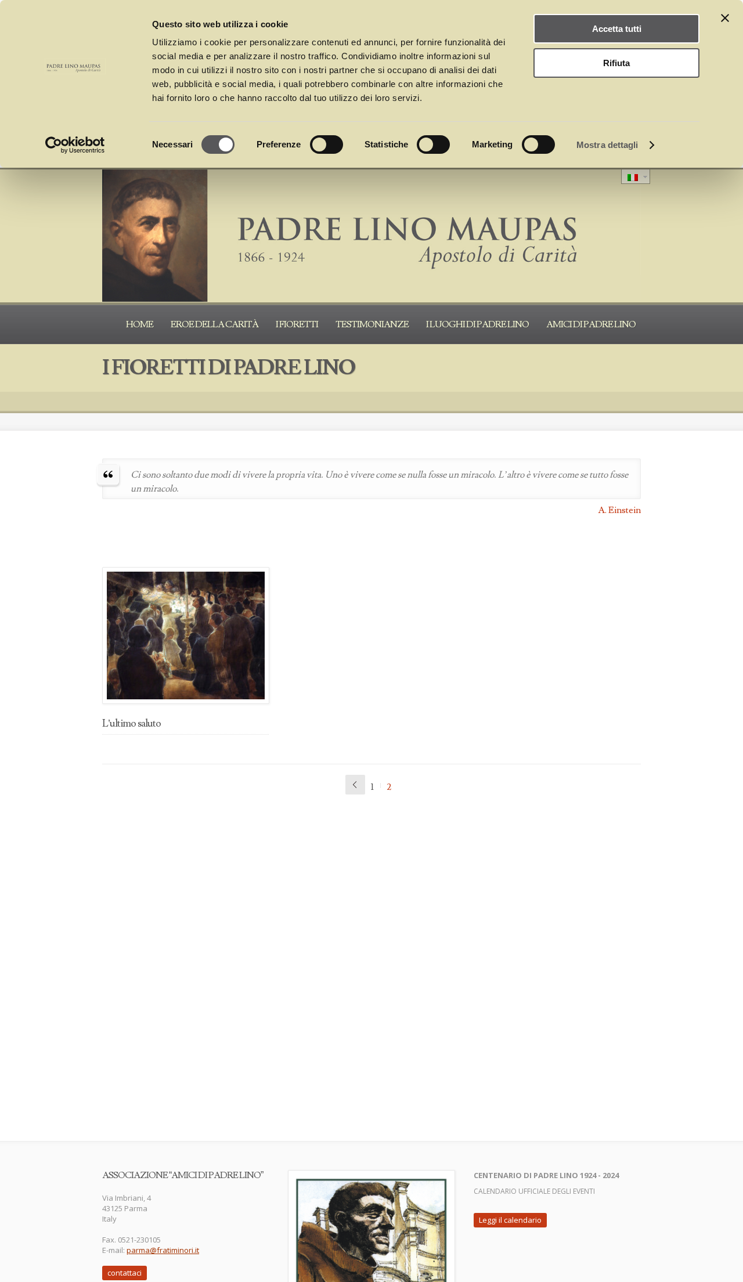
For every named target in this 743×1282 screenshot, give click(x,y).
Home (139, 324)
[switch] (326, 144)
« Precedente (355, 785)
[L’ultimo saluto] (185, 635)
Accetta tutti (616, 29)
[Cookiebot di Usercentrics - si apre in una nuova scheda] (75, 145)
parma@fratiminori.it (163, 1250)
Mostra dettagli (607, 145)
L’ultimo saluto (131, 723)
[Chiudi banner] (725, 18)
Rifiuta (616, 63)
